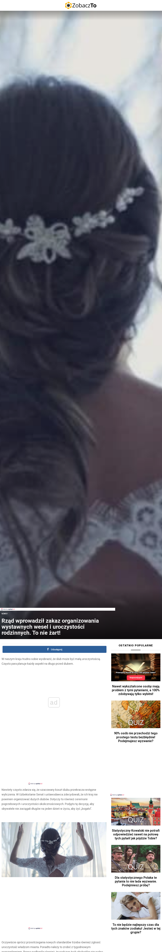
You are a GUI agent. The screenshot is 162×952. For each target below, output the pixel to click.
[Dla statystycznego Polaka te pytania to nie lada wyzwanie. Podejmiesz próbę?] (135, 859)
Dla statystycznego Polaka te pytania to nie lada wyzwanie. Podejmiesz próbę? (136, 881)
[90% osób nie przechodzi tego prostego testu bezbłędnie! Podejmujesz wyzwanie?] (135, 714)
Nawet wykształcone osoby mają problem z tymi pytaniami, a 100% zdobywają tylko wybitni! (136, 690)
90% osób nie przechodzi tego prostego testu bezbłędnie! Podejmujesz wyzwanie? (136, 737)
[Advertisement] (57, 601)
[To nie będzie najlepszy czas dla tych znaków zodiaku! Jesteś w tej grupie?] (135, 906)
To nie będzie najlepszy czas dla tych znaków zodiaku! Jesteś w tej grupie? (135, 928)
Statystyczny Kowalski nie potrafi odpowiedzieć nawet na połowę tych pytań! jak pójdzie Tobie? (136, 834)
